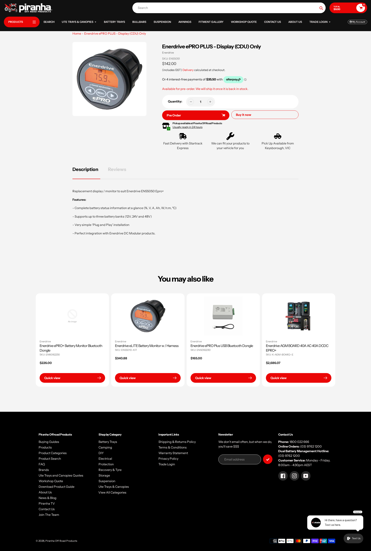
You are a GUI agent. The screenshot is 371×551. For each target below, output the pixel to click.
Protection (106, 464)
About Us (45, 492)
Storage (104, 475)
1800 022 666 (299, 442)
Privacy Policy (168, 458)
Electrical (105, 458)
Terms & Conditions (172, 447)
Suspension (107, 481)
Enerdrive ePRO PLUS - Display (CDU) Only (115, 33)
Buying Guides (49, 442)
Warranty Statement (173, 453)
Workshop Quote (51, 481)
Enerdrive (168, 52)
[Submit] (267, 459)
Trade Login (166, 464)
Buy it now (243, 115)
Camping (105, 447)
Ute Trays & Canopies (114, 487)
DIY (101, 453)
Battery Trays (108, 442)
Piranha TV (47, 503)
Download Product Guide (56, 487)
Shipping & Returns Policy (177, 442)
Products (45, 447)
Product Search (50, 458)
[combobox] (230, 8)
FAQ (42, 464)
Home (76, 33)
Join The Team (49, 515)
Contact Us (47, 509)
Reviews (117, 169)
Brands (44, 470)
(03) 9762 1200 (311, 446)
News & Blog (47, 498)
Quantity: (175, 101)
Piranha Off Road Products (61, 540)
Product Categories (53, 453)
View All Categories (112, 492)
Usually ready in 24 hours (188, 127)
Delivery (188, 70)
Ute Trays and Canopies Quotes (61, 475)
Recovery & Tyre (110, 470)
